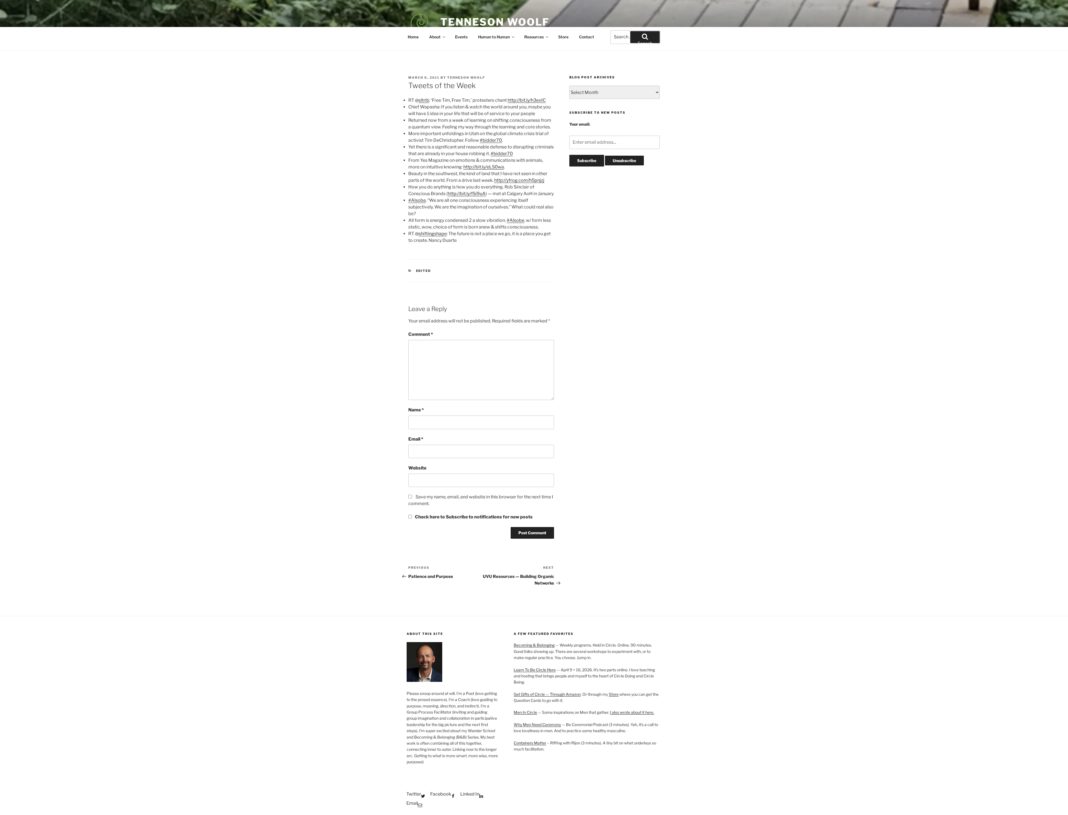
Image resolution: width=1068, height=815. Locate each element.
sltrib (424, 100)
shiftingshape (433, 233)
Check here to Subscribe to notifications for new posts (473, 517)
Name (416, 410)
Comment (420, 334)
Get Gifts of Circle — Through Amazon (547, 694)
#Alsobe (417, 200)
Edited (423, 271)
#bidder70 (491, 140)
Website (417, 468)
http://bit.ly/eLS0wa (483, 167)
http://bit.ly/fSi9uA (467, 193)
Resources (534, 36)
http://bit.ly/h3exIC (527, 100)
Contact (586, 36)
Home (413, 36)
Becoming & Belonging (534, 645)
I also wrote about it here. (632, 712)
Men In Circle (525, 712)
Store (563, 36)
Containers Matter (530, 743)
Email (415, 439)
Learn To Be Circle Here (535, 669)
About (435, 36)
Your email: (579, 124)
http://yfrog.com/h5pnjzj (519, 180)
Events (461, 36)
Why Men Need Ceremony (537, 724)
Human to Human (494, 36)
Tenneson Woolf (495, 22)
